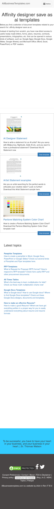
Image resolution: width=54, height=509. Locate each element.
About (31, 474)
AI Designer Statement (15, 138)
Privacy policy (7, 477)
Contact (24, 474)
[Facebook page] (37, 468)
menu (48, 4)
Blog (38, 477)
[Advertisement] (27, 79)
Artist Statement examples (17, 180)
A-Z (43, 477)
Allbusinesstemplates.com (12, 485)
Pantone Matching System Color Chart (23, 219)
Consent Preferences (11, 474)
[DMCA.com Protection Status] (22, 468)
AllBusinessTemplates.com (16, 3)
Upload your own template (25, 478)
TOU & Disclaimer (43, 474)
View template (44, 154)
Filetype (30, 480)
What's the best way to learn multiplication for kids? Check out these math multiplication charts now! (25, 282)
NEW (49, 477)
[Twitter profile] (42, 468)
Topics (23, 480)
